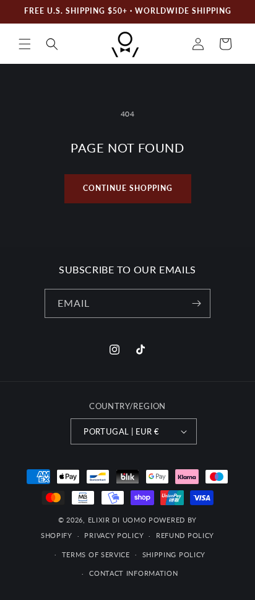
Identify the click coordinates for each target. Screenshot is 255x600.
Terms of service (96, 554)
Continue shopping (128, 188)
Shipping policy (174, 554)
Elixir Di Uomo (117, 520)
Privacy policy (114, 535)
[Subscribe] (196, 303)
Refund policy (185, 535)
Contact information (133, 573)
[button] (24, 44)
